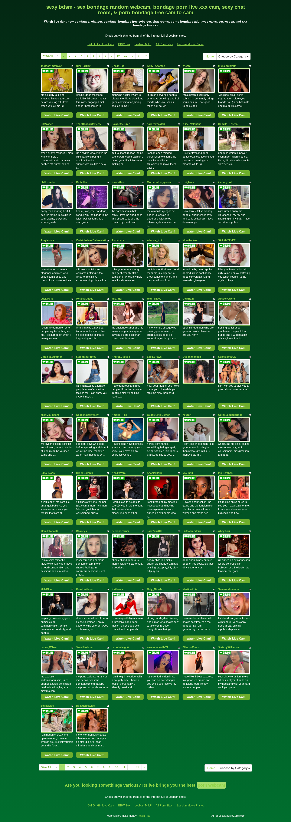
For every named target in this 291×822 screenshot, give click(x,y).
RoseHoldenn (84, 589)
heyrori (187, 414)
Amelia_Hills (119, 414)
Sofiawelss (47, 705)
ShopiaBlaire (155, 473)
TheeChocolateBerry (88, 124)
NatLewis (117, 589)
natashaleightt (120, 647)
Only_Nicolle (154, 589)
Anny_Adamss (156, 66)
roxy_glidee (154, 298)
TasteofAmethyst (51, 66)
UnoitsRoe (118, 66)
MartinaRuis (190, 589)
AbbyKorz (224, 531)
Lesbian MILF (143, 44)
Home (210, 56)
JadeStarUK (154, 531)
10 (118, 55)
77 (139, 55)
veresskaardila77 (157, 647)
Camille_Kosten (228, 124)
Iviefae (187, 66)
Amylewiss (47, 240)
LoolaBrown (154, 356)
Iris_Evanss (225, 473)
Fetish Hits (144, 815)
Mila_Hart (117, 298)
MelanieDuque (84, 298)
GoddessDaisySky (87, 414)
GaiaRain (188, 298)
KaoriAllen (118, 182)
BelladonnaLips (85, 705)
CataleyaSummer (51, 356)
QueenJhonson (192, 356)
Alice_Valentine (192, 124)
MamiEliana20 (49, 531)
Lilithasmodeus (192, 531)
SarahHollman (84, 647)
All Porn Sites (164, 44)
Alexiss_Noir (155, 240)
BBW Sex (124, 44)
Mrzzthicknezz (191, 240)
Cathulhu (81, 182)
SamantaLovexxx (228, 589)
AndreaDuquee (121, 356)
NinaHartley (83, 66)
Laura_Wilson (49, 647)
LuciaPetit (47, 298)
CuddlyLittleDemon (158, 414)
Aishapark (118, 240)
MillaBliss (46, 589)
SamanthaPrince (86, 356)
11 (125, 55)
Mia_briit (188, 473)
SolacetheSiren (121, 124)
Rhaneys (81, 531)
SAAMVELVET (226, 240)
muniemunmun (227, 66)
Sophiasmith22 (227, 356)
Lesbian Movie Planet (190, 44)
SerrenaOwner (120, 531)
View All (48, 55)
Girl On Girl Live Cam (101, 44)
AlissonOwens (227, 298)
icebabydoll (225, 182)
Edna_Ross (48, 473)
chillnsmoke (48, 182)
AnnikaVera (119, 473)
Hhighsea (188, 182)
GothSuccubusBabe (230, 414)
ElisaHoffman (191, 647)
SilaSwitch (47, 124)
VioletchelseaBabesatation (92, 240)
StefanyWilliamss (228, 647)
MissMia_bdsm (50, 414)
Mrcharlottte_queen (159, 182)
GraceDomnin (84, 473)
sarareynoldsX (156, 124)
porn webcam (211, 785)
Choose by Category (232, 56)
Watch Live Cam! (57, 115)
